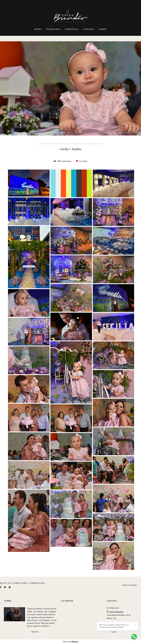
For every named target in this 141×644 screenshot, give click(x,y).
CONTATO (88, 29)
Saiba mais (34, 632)
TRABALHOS (53, 29)
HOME (37, 29)
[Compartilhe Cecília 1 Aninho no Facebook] (0, 587)
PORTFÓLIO (71, 29)
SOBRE (103, 29)
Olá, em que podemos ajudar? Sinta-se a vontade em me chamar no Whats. (114, 626)
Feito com (70, 642)
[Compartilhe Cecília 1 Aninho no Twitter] (5, 587)
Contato (113, 632)
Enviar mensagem (116, 612)
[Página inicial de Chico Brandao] (70, 13)
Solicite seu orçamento (129, 585)
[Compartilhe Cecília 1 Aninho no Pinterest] (10, 587)
